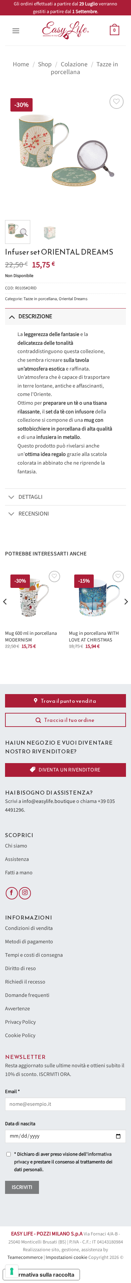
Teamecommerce (25, 1257)
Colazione (74, 64)
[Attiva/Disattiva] (11, 316)
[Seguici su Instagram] (25, 893)
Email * (12, 1091)
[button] (16, 30)
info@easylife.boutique (48, 801)
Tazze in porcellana (40, 299)
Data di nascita (20, 1123)
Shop (45, 64)
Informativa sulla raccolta (41, 1274)
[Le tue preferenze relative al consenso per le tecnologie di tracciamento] (11, 1271)
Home (21, 64)
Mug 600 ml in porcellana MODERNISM (31, 636)
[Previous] (16, 153)
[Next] (115, 153)
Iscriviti (22, 1187)
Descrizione (35, 316)
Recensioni (33, 514)
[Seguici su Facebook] (12, 893)
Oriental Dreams (73, 299)
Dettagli (30, 497)
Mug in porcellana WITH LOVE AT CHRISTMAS (94, 636)
